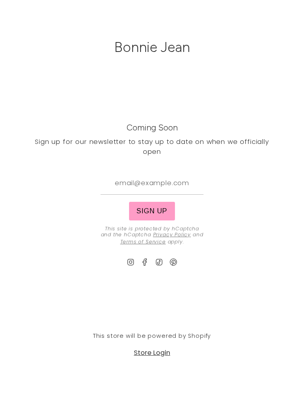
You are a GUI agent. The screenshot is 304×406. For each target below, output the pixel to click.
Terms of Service (143, 241)
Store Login (152, 352)
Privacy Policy (172, 234)
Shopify (199, 336)
